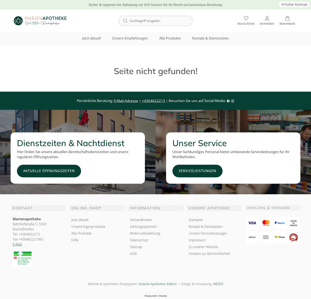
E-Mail (17, 244)
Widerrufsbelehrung (145, 233)
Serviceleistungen (197, 171)
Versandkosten (141, 219)
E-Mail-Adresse (126, 100)
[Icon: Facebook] (228, 100)
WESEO (218, 284)
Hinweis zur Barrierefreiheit (209, 253)
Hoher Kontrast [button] (296, 4)
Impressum (197, 240)
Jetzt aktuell (91, 38)
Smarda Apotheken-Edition (158, 284)
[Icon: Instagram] (232, 100)
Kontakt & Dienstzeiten (210, 38)
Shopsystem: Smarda (155, 296)
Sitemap (136, 247)
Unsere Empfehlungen (130, 38)
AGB (133, 253)
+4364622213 (153, 100)
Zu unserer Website (203, 247)
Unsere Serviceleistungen (208, 233)
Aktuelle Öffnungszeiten (49, 171)
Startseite (196, 219)
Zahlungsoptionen (143, 226)
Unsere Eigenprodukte (88, 226)
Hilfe (74, 240)
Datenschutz (139, 240)
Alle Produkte (170, 38)
